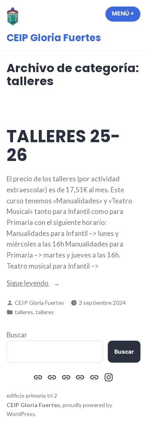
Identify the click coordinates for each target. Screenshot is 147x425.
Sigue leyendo (45, 284)
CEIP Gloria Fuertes (54, 37)
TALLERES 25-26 (63, 145)
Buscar (17, 335)
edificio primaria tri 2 (32, 395)
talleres (24, 311)
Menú (126, 13)
